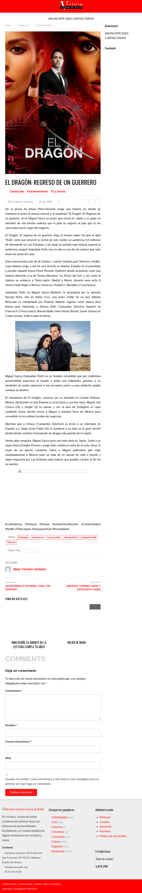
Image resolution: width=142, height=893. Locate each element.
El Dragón (23, 537)
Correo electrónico (18, 741)
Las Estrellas (53, 537)
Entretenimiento (37, 191)
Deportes (57, 846)
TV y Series (58, 191)
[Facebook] (85, 201)
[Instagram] (133, 884)
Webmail (105, 817)
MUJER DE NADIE (77, 642)
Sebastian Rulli (88, 537)
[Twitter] (91, 201)
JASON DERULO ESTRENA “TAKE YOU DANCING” (28, 588)
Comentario (13, 690)
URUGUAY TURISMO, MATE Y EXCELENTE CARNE (83, 588)
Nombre (11, 725)
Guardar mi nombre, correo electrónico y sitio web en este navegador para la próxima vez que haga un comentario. (52, 781)
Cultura (55, 841)
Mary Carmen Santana (20, 201)
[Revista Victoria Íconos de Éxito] (23, 809)
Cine (54, 822)
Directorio (106, 826)
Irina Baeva (37, 537)
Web (8, 758)
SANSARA (32, 889)
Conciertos (58, 836)
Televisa (11, 542)
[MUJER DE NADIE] (76, 621)
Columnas (57, 831)
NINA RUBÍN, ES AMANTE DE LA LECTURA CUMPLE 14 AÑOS (29, 644)
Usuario (104, 822)
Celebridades (59, 817)
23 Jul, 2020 (45, 201)
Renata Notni (70, 537)
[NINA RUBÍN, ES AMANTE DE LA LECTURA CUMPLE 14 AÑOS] (29, 621)
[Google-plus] (98, 201)
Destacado (17, 191)
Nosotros (105, 831)
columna (56, 827)
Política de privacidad (113, 836)
